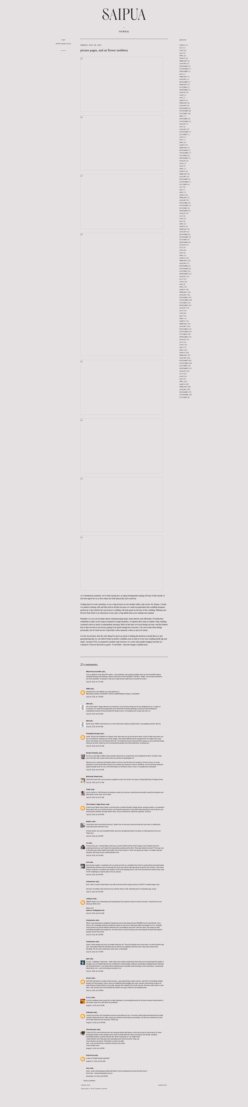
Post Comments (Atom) (99, 1089)
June (181, 50)
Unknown (89, 1012)
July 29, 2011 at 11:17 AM (95, 782)
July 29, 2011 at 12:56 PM (95, 814)
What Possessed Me (93, 672)
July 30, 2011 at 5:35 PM (94, 935)
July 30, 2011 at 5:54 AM (94, 892)
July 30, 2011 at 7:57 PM (94, 952)
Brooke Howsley (92, 753)
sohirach (89, 899)
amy (87, 1068)
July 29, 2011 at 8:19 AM (94, 714)
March (182, 45)
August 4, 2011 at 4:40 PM (95, 1048)
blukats (89, 821)
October (183, 87)
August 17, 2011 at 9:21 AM (95, 1061)
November (183, 69)
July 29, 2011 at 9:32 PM (94, 875)
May (181, 53)
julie (87, 959)
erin (87, 862)
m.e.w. (88, 997)
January (182, 64)
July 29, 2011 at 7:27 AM (94, 682)
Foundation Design (93, 734)
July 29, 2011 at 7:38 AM (94, 697)
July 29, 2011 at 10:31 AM (95, 746)
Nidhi (88, 689)
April (181, 56)
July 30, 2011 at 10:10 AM (95, 913)
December (183, 66)
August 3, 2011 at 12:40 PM (95, 1022)
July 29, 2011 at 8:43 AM (94, 727)
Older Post (162, 1085)
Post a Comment (89, 1081)
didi (87, 704)
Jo (87, 843)
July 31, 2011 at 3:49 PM (94, 990)
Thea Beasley (91, 1029)
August (182, 92)
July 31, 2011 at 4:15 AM (94, 971)
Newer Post (85, 1085)
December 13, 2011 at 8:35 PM (97, 1076)
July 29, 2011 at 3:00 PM (94, 836)
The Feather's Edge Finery (95, 804)
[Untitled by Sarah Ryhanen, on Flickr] (121, 111)
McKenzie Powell (92, 776)
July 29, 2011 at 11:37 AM (95, 797)
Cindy (88, 789)
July (181, 48)
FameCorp (90, 1055)
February (183, 61)
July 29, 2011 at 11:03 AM (95, 770)
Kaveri (88, 978)
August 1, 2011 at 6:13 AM (95, 1005)
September (183, 71)
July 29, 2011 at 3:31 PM (94, 855)
